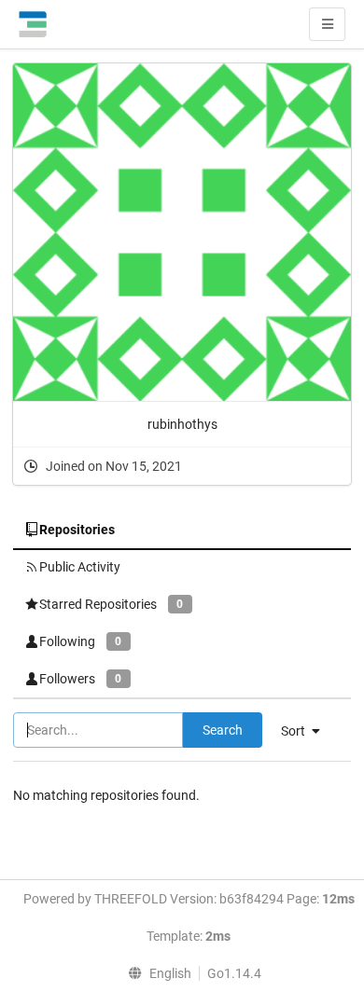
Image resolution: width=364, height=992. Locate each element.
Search (223, 730)
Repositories (77, 529)
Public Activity (79, 566)
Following (80, 641)
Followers (80, 678)
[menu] (155, 973)
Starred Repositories (111, 604)
